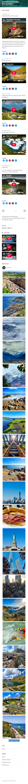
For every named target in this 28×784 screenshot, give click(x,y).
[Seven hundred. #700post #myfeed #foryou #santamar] (14, 727)
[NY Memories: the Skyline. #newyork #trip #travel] (14, 492)
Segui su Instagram (15, 740)
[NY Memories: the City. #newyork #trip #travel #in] (14, 563)
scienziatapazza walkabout (10, 3)
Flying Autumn (6, 60)
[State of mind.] (14, 586)
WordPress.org (5, 765)
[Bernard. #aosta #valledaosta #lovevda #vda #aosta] (14, 680)
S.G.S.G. (3, 749)
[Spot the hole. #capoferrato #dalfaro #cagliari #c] (14, 305)
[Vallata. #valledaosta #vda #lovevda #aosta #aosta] (14, 352)
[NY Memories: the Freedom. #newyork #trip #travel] (14, 539)
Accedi (3, 757)
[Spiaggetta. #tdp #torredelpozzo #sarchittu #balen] (14, 610)
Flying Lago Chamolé (8, 132)
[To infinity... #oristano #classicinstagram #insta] (14, 446)
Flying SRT (5, 167)
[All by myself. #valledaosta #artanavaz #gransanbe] (14, 703)
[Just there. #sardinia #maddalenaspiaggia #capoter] (14, 469)
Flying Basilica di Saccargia (10, 16)
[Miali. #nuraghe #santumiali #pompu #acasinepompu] (14, 282)
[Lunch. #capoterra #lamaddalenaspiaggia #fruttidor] (14, 399)
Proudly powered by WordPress (9, 780)
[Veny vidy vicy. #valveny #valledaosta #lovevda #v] (14, 656)
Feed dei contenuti (6, 759)
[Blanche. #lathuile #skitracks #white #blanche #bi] (14, 328)
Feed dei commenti (6, 762)
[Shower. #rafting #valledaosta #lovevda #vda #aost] (14, 633)
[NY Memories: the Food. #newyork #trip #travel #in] (14, 516)
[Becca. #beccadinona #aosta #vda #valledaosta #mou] (14, 375)
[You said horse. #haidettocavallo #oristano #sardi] (14, 422)
